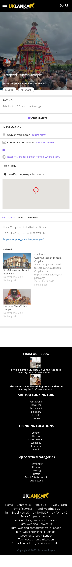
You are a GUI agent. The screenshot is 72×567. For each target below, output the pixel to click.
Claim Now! (39, 134)
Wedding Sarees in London (36, 535)
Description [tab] (8, 217)
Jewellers (36, 405)
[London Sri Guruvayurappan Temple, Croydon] (49, 269)
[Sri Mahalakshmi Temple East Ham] (17, 261)
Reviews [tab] (33, 217)
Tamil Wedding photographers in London (36, 528)
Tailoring (36, 470)
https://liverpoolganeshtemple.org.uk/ (23, 239)
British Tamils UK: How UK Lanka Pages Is (36, 369)
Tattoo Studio (36, 480)
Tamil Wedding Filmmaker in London (36, 520)
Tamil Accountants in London (36, 539)
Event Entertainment (36, 477)
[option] (36, 51)
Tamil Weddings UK (48, 508)
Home (9, 505)
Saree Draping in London (36, 516)
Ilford (36, 449)
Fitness (36, 467)
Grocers (36, 418)
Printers (36, 473)
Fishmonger (36, 463)
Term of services (22, 508)
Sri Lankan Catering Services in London (36, 543)
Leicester (36, 446)
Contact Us (24, 505)
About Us (40, 505)
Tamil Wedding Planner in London (36, 531)
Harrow (36, 436)
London (36, 432)
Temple (36, 415)
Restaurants (36, 401)
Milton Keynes (36, 439)
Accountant (36, 408)
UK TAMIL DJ (40, 512)
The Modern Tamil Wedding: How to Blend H (36, 386)
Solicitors (36, 411)
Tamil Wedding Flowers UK (36, 524)
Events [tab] (22, 217)
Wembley (36, 442)
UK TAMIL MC (59, 512)
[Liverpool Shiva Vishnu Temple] (17, 297)
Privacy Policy (58, 505)
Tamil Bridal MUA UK (17, 512)
